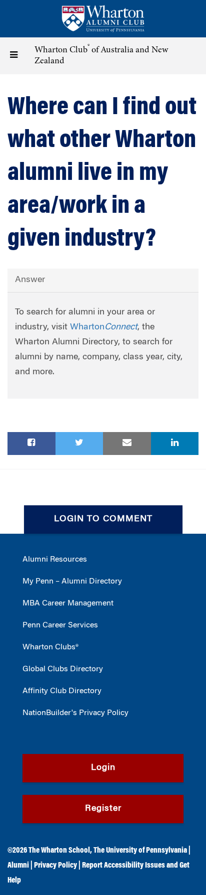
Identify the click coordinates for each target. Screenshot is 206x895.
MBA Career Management (68, 603)
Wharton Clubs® (50, 647)
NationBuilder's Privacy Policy (75, 713)
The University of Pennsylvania (140, 851)
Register (103, 808)
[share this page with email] (127, 443)
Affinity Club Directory (62, 691)
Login (103, 767)
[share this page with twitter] (80, 443)
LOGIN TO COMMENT (103, 519)
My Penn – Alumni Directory (72, 582)
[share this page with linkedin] (175, 443)
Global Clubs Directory (62, 669)
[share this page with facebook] (32, 443)
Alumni (18, 866)
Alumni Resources (54, 560)
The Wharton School (59, 851)
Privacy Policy (55, 866)
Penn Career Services (60, 625)
